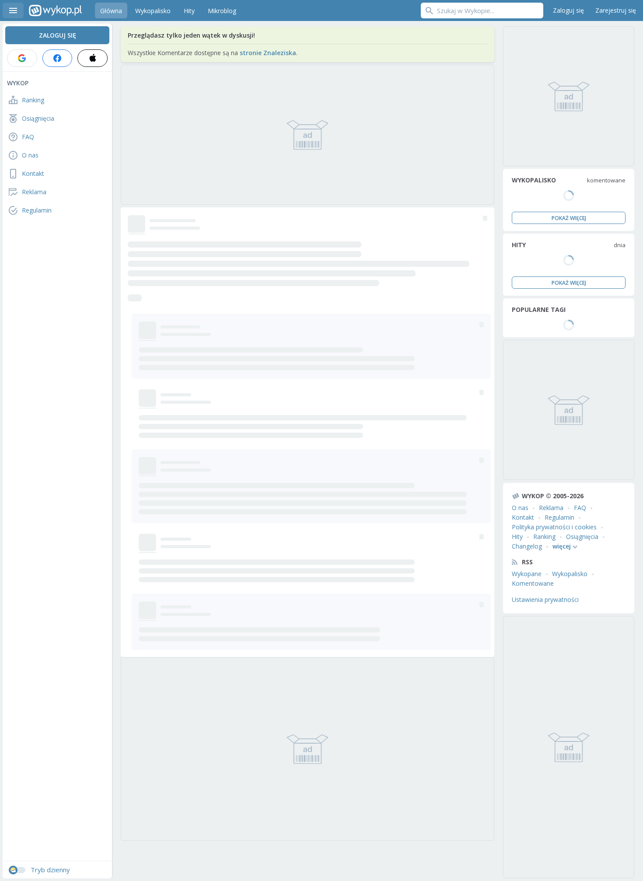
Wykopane (527, 574)
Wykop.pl (55, 10)
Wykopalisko (569, 574)
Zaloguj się (568, 10)
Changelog (527, 546)
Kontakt (523, 517)
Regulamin (559, 517)
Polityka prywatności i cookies (554, 527)
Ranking (544, 536)
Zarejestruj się (615, 10)
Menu (13, 10)
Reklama (551, 507)
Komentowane (533, 583)
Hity (517, 536)
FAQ (580, 507)
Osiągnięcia (582, 536)
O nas (520, 507)
